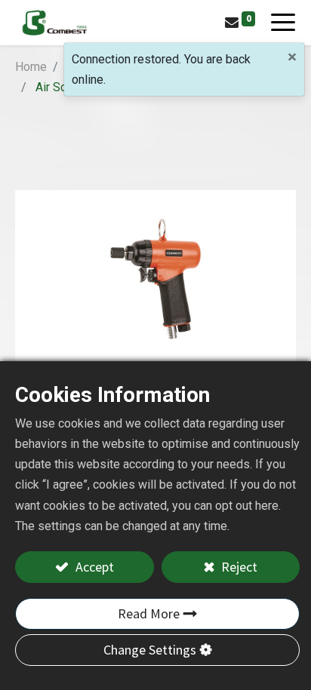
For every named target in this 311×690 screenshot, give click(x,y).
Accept (93, 566)
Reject (237, 566)
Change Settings (149, 649)
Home (31, 67)
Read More (149, 613)
